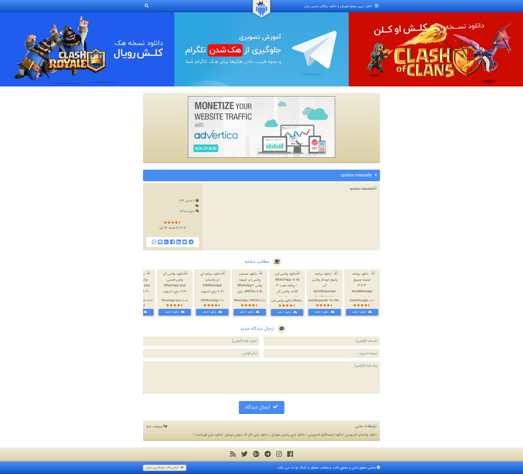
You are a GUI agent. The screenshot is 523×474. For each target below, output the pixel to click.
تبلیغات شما (154, 426)
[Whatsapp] (154, 242)
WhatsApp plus (174, 300)
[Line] (160, 242)
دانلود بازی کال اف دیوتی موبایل (246, 434)
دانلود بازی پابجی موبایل (288, 434)
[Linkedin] (178, 242)
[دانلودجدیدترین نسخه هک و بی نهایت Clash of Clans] (436, 49)
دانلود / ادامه (359, 312)
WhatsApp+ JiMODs (250, 300)
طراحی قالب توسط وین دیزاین (162, 468)
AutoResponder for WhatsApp (331, 300)
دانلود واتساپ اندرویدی (361, 434)
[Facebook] (172, 242)
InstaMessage (362, 300)
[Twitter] (184, 242)
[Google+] (166, 242)
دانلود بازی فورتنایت (208, 434)
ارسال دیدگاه (258, 407)
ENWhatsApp (212, 300)
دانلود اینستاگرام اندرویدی (325, 434)
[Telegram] (191, 242)
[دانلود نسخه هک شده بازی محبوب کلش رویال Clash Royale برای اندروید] (87, 49)
